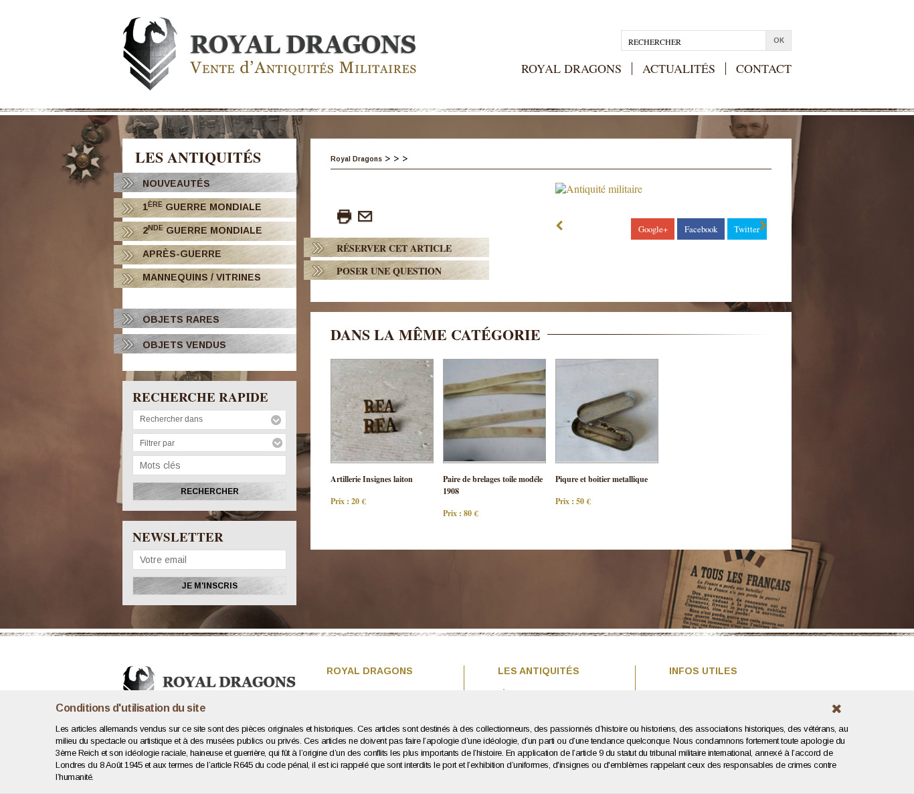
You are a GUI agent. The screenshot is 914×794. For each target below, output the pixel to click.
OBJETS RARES (181, 319)
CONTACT (764, 68)
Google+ (653, 229)
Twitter (746, 229)
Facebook (700, 229)
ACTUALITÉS (678, 68)
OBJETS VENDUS (184, 344)
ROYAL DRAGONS (571, 68)
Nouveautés (176, 183)
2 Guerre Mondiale (202, 230)
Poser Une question (389, 271)
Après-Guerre (182, 253)
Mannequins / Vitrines (202, 277)
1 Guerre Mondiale (202, 206)
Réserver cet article (394, 248)
